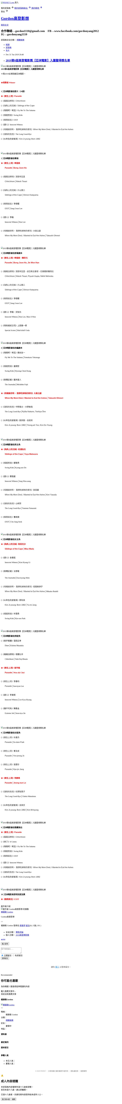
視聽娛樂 (20, 40)
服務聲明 (84, 1071)
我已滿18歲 (6, 1099)
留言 (28, 926)
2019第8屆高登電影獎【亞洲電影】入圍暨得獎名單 (38, 60)
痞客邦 (22, 926)
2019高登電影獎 (22, 935)
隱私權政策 (74, 1071)
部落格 (8, 48)
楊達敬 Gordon (7, 912)
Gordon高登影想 (15, 18)
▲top (3, 939)
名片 (8, 50)
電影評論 (19, 932)
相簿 (8, 45)
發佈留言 (5, 958)
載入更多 (5, 944)
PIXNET (43, 1071)
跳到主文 (5, 25)
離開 (13, 1099)
